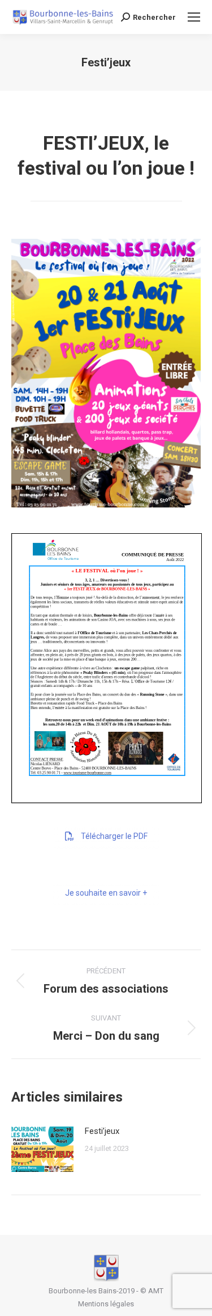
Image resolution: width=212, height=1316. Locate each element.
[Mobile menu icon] (194, 17)
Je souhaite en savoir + (106, 892)
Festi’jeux (102, 1131)
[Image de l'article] (42, 1149)
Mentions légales (106, 1304)
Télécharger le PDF (114, 836)
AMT (155, 1291)
